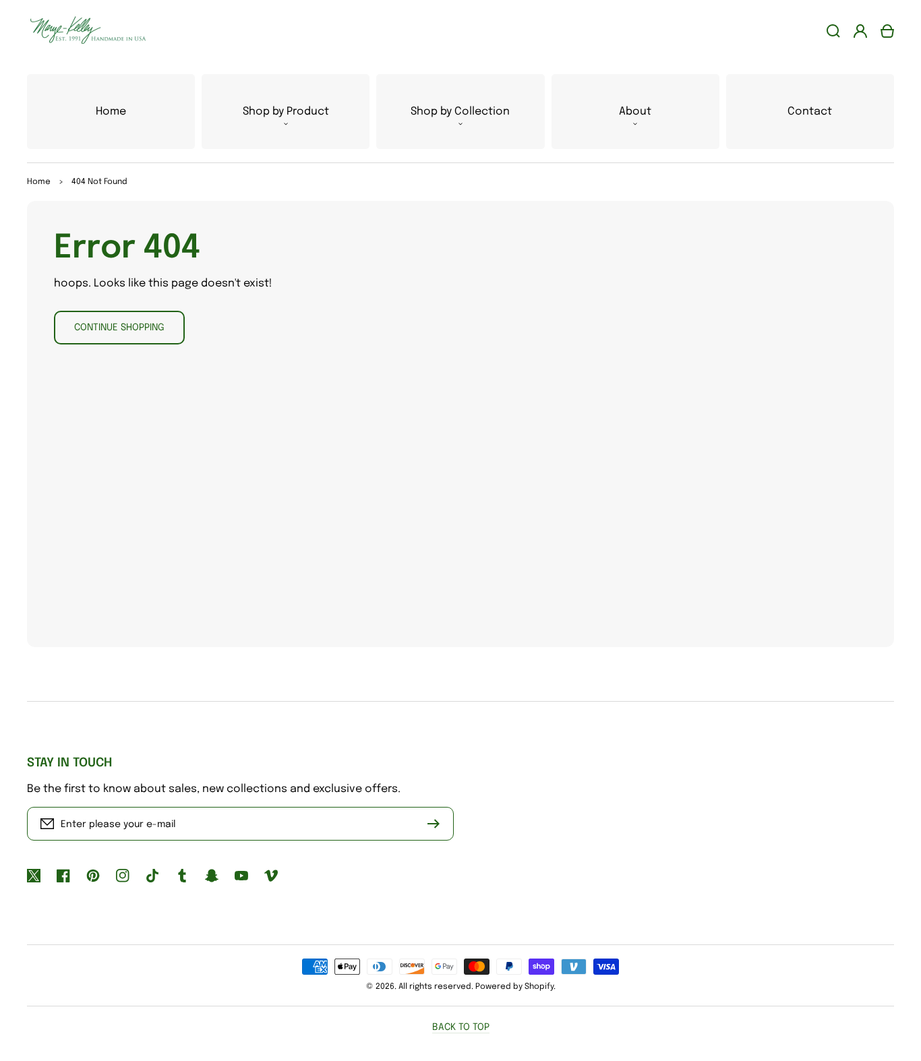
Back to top (460, 1027)
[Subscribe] (437, 824)
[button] (285, 111)
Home (39, 182)
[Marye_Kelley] (83, 31)
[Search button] (833, 31)
